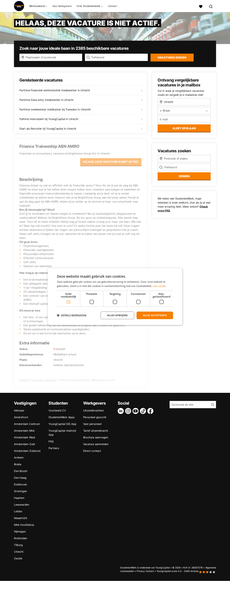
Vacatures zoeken (172, 57)
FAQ (50, 441)
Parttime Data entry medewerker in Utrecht (46, 100)
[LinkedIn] (121, 411)
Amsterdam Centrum (27, 424)
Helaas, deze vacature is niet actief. (111, 161)
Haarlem (19, 498)
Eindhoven (20, 484)
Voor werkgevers (62, 6)
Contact (112, 6)
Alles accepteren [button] (155, 315)
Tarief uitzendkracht (95, 430)
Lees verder (159, 286)
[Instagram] (129, 411)
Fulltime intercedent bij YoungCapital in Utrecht (48, 119)
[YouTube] (136, 411)
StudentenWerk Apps (61, 417)
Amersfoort (21, 417)
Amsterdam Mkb (24, 430)
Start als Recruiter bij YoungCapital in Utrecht (47, 128)
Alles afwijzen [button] (117, 315)
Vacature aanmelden (95, 444)
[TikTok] (143, 411)
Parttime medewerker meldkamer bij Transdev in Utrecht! (55, 109)
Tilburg (18, 545)
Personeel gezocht (94, 417)
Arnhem (19, 457)
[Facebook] (151, 411)
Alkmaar (19, 410)
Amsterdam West (24, 437)
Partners (53, 448)
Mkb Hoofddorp (24, 524)
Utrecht (24, 380)
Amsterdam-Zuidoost (27, 450)
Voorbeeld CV (57, 410)
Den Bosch (20, 471)
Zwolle (18, 558)
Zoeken (184, 176)
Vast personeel (92, 424)
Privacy (141, 571)
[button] (71, 315)
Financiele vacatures (43, 380)
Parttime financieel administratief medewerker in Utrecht (54, 90)
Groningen (20, 491)
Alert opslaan (184, 128)
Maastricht (20, 518)
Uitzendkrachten (93, 410)
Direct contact (92, 450)
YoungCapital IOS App (62, 424)
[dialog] (115, 296)
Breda (17, 464)
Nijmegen (20, 531)
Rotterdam (20, 538)
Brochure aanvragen (95, 437)
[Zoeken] (211, 6)
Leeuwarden (21, 504)
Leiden (18, 511)
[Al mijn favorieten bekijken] (200, 6)
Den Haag (20, 477)
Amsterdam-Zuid (24, 444)
